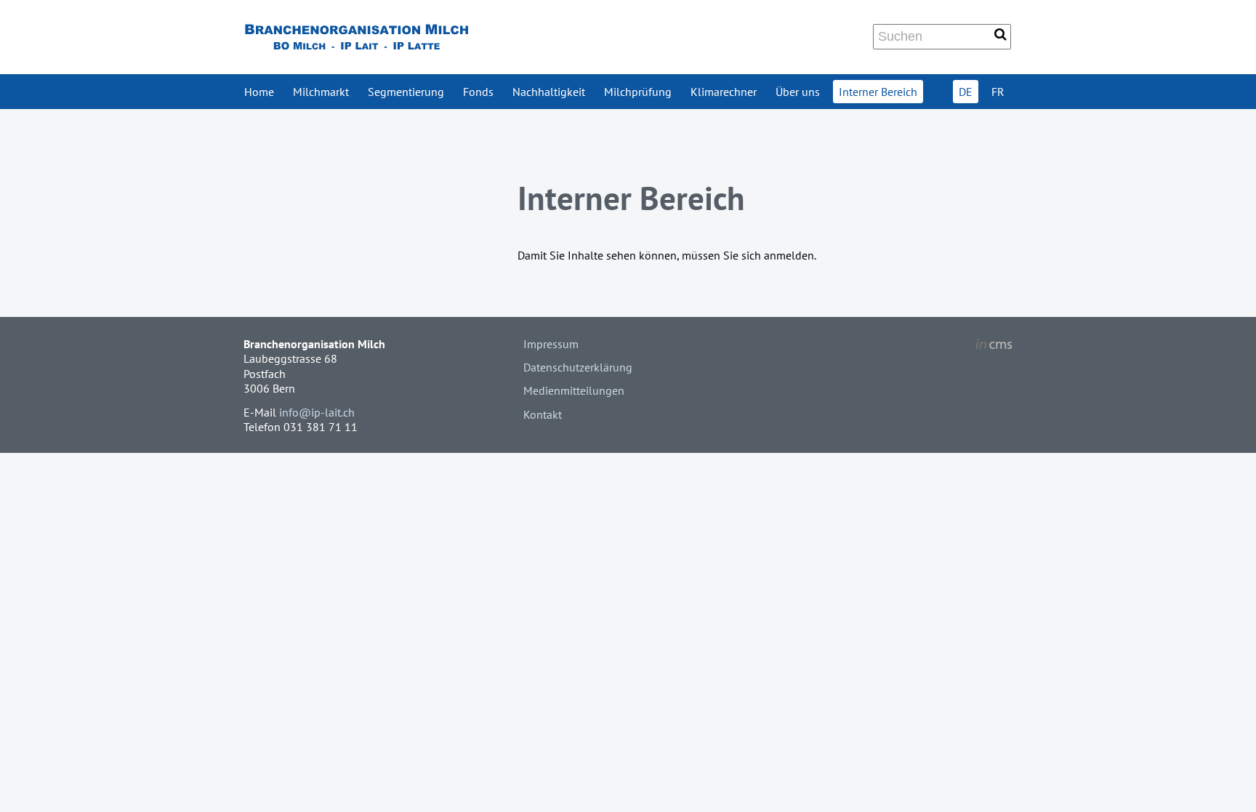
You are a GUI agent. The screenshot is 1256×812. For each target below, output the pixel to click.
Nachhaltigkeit (548, 91)
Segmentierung (406, 91)
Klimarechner (724, 91)
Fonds (478, 91)
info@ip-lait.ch (317, 412)
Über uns (798, 91)
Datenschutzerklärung (577, 367)
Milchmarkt (321, 91)
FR (998, 91)
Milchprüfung (638, 91)
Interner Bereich (878, 91)
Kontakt (542, 414)
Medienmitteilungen (573, 390)
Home (259, 91)
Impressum (551, 344)
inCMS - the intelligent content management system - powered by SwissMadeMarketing (994, 346)
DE (966, 91)
